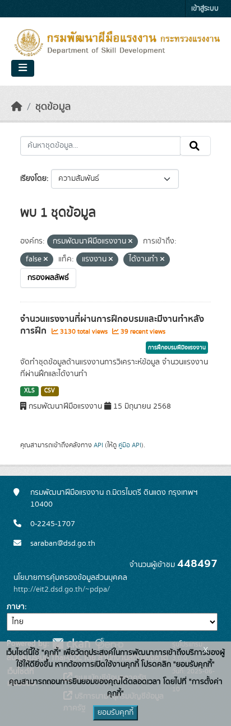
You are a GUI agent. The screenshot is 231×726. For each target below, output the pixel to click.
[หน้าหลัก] (16, 107)
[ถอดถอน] (130, 241)
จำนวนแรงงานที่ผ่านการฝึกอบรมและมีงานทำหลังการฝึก (112, 325)
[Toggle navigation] (22, 68)
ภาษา (16, 606)
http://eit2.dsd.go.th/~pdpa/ (61, 589)
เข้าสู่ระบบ (205, 8)
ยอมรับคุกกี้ (115, 712)
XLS (29, 390)
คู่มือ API (129, 445)
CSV (49, 390)
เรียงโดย (33, 178)
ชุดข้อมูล (53, 107)
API (98, 445)
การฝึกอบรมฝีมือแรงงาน (177, 348)
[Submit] (195, 146)
